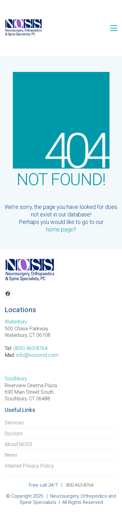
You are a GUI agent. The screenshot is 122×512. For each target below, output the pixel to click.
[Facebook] (8, 293)
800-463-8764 (80, 485)
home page (59, 229)
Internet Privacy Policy (29, 466)
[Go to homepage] (23, 28)
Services (14, 423)
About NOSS (18, 444)
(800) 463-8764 (30, 348)
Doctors (14, 434)
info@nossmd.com (37, 355)
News (11, 455)
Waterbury (16, 322)
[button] (113, 28)
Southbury (16, 379)
